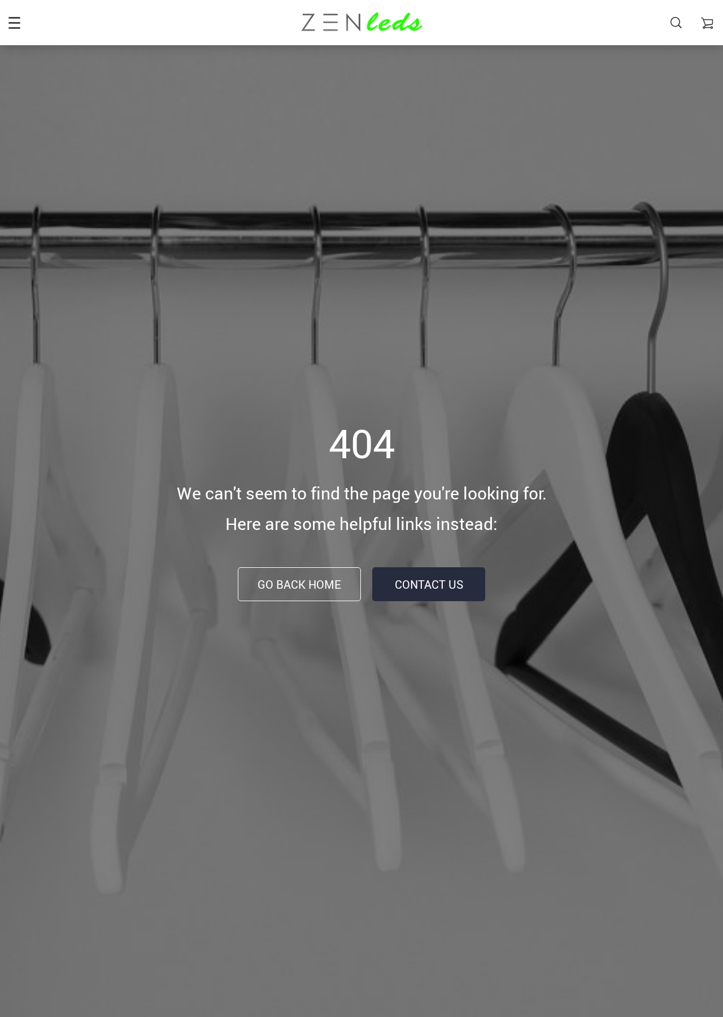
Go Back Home (299, 584)
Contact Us (429, 584)
